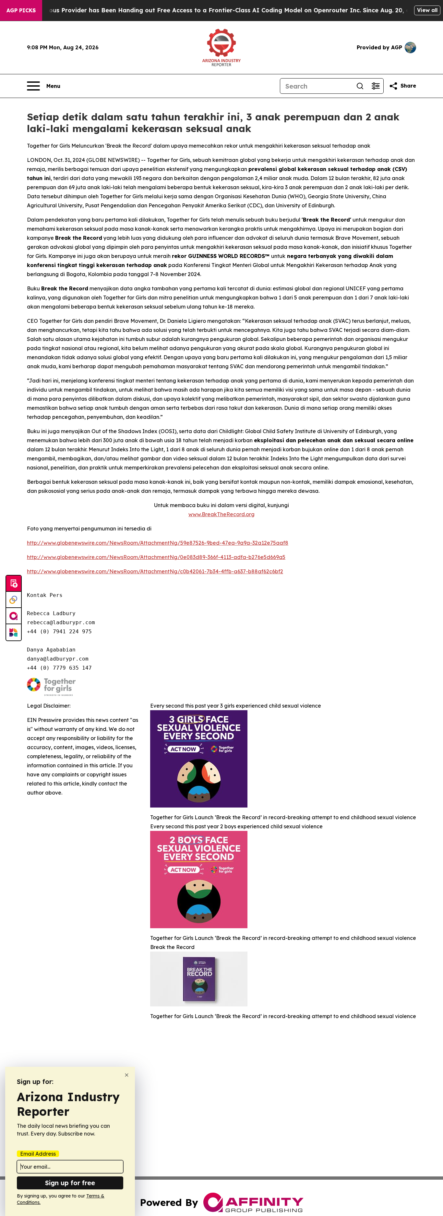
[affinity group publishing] (13, 616)
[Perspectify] (13, 600)
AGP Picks (21, 10)
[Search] (360, 86)
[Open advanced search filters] (375, 86)
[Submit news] (13, 584)
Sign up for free (70, 1183)
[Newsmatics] (13, 632)
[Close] (127, 1075)
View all (427, 10)
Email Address (38, 1153)
